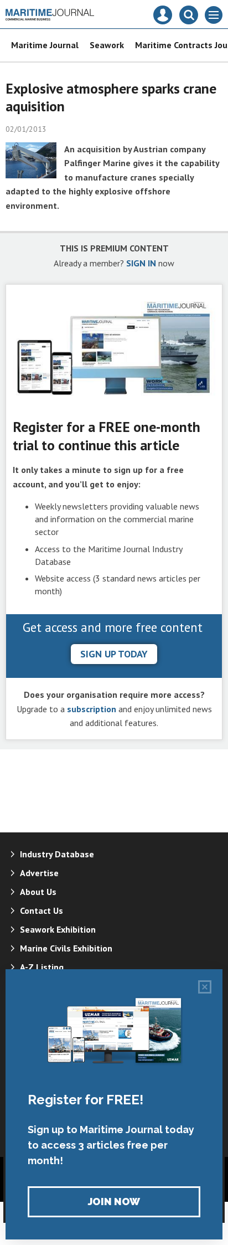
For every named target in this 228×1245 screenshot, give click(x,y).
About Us (38, 891)
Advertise (39, 872)
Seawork (107, 44)
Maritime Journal (45, 44)
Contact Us (41, 910)
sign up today (114, 653)
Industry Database (57, 854)
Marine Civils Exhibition (66, 948)
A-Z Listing (42, 967)
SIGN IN (141, 263)
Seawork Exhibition (58, 929)
